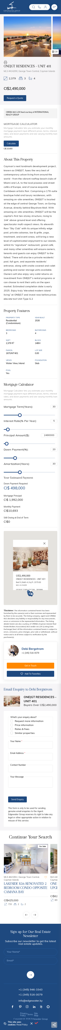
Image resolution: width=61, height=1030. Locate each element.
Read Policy (22, 1025)
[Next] (34, 915)
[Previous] (26, 915)
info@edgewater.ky (31, 1001)
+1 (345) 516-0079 (30, 653)
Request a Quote (15, 98)
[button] (33, 7)
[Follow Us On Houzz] (41, 1006)
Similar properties (25, 733)
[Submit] (30, 974)
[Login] (45, 7)
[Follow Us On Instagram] (27, 1006)
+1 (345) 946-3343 (30, 990)
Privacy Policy (23, 1015)
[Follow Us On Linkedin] (34, 1006)
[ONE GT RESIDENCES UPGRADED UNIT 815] (31, 858)
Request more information (29, 721)
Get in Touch (30, 666)
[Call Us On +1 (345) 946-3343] (39, 7)
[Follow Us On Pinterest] (20, 1006)
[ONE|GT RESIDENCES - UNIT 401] (27, 36)
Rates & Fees (22, 729)
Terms (30, 1015)
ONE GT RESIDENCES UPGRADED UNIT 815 (24, 885)
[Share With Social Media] (54, 1025)
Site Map (36, 1015)
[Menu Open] (54, 7)
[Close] (44, 543)
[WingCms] (36, 1023)
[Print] (5, 62)
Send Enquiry (17, 800)
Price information (24, 725)
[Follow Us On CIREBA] (48, 1006)
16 (56, 52)
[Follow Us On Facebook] (12, 1006)
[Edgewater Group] (12, 11)
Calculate (11, 144)
